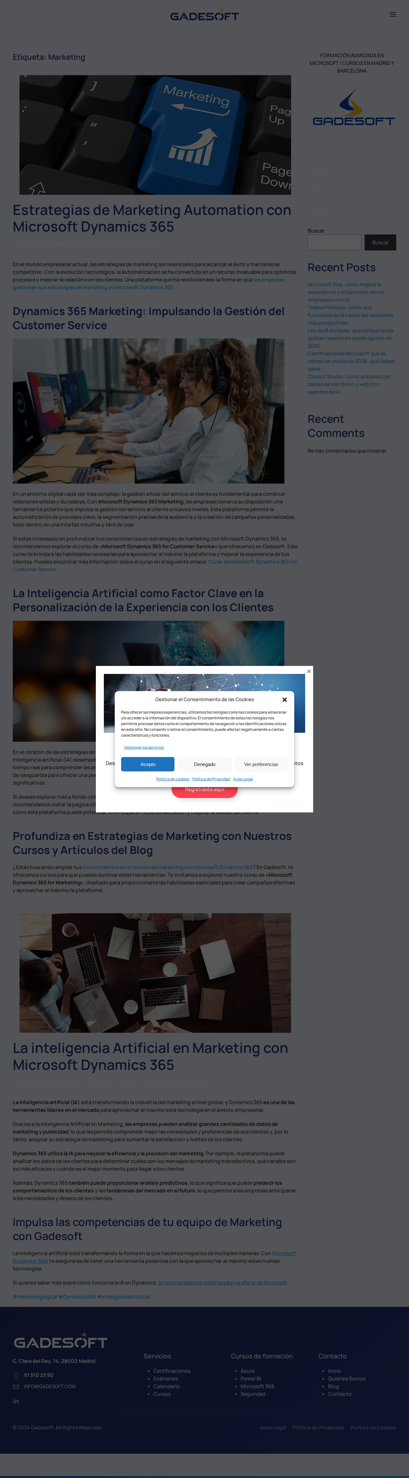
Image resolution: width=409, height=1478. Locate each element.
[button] (285, 699)
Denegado (204, 764)
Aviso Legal (243, 779)
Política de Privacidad (211, 779)
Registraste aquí (204, 789)
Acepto (148, 764)
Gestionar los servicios (144, 747)
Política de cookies (172, 779)
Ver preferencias (261, 764)
